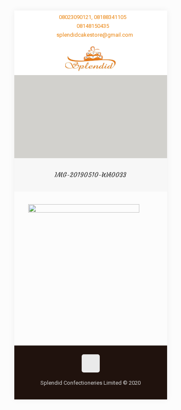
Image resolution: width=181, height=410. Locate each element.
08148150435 (93, 26)
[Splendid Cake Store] (90, 58)
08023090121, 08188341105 (92, 17)
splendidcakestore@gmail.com (94, 35)
